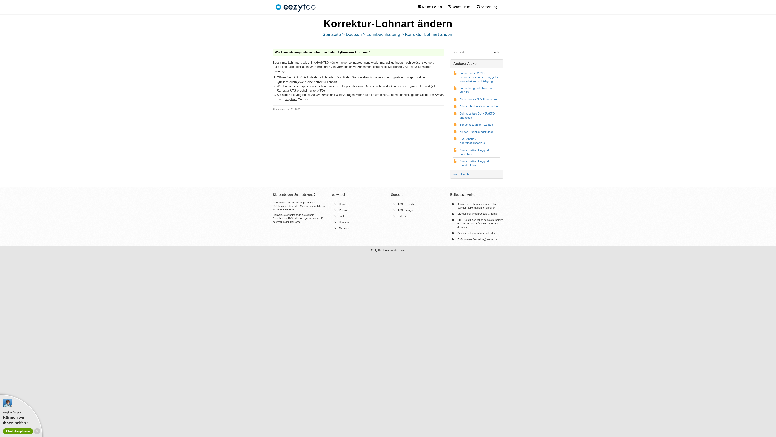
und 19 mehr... (462, 174)
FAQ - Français (406, 210)
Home (342, 204)
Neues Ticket (461, 7)
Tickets (402, 216)
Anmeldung (488, 7)
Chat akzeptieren (18, 431)
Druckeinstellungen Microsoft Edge (476, 233)
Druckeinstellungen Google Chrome (477, 213)
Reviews (344, 228)
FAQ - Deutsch (406, 204)
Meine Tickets (431, 7)
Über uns (344, 222)
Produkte (344, 210)
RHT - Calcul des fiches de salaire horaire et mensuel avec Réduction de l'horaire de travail (480, 223)
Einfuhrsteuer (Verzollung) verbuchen (477, 239)
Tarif (341, 216)
